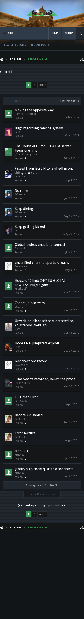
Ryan (17, 346)
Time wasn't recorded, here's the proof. (45, 379)
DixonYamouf (23, 382)
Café (17, 329)
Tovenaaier (21, 266)
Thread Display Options (42, 494)
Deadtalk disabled (29, 415)
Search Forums (15, 45)
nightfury (20, 176)
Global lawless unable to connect (40, 245)
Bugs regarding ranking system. (39, 128)
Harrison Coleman (26, 113)
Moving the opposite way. (34, 110)
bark (17, 131)
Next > (42, 84)
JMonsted (20, 418)
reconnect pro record (31, 361)
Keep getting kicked (30, 227)
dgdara (19, 306)
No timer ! (22, 191)
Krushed (19, 454)
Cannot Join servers (30, 303)
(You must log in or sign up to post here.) (42, 505)
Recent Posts (40, 45)
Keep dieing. (24, 209)
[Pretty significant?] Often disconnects (44, 469)
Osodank (20, 248)
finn (17, 230)
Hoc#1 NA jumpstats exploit (37, 343)
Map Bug (22, 451)
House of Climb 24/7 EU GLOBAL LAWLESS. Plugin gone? (40, 283)
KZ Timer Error (26, 397)
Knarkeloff (21, 288)
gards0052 (21, 400)
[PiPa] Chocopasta (26, 154)
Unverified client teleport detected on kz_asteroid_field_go (44, 323)
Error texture (25, 433)
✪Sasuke (20, 194)
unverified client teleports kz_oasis (42, 263)
